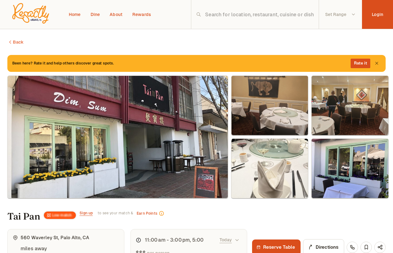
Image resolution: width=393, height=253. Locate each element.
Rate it (360, 63)
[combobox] (260, 14)
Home (75, 14)
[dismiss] (377, 63)
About (116, 14)
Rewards (141, 14)
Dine (95, 14)
